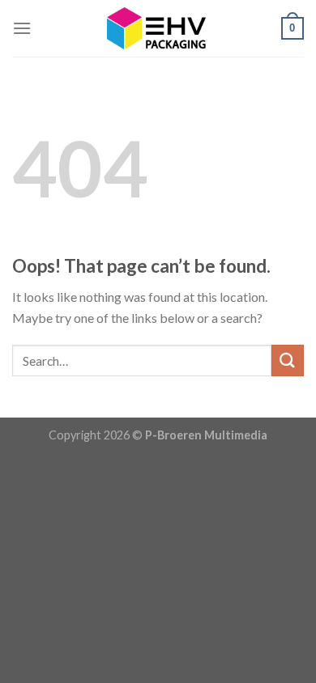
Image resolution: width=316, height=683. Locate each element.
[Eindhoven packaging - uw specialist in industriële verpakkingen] (156, 28)
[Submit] (287, 360)
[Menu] (22, 28)
